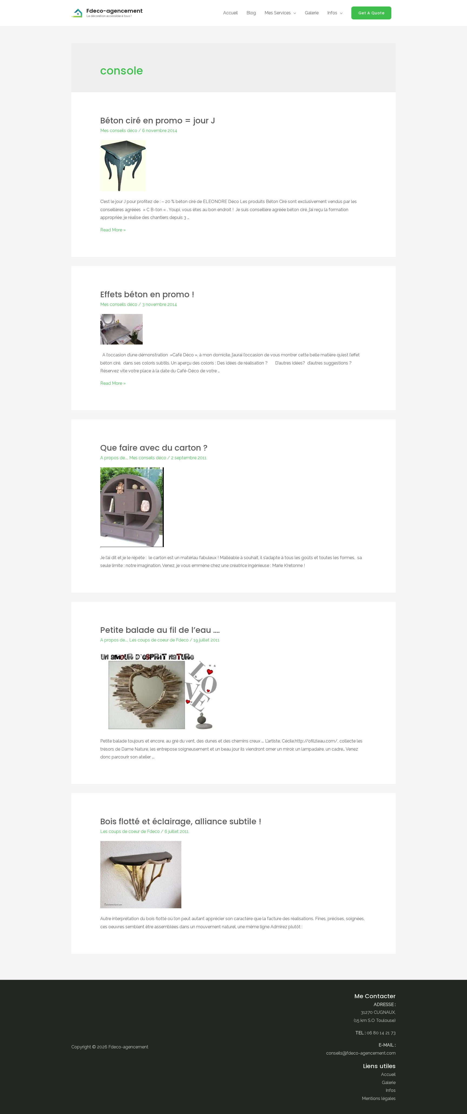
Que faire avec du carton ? (154, 448)
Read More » (113, 229)
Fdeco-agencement (114, 11)
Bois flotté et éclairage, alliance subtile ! (180, 821)
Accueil (388, 1074)
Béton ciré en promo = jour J (157, 120)
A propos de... (113, 457)
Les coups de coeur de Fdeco (159, 640)
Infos (391, 1090)
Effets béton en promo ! (147, 294)
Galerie (389, 1082)
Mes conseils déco (118, 130)
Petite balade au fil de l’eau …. (160, 630)
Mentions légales (379, 1098)
